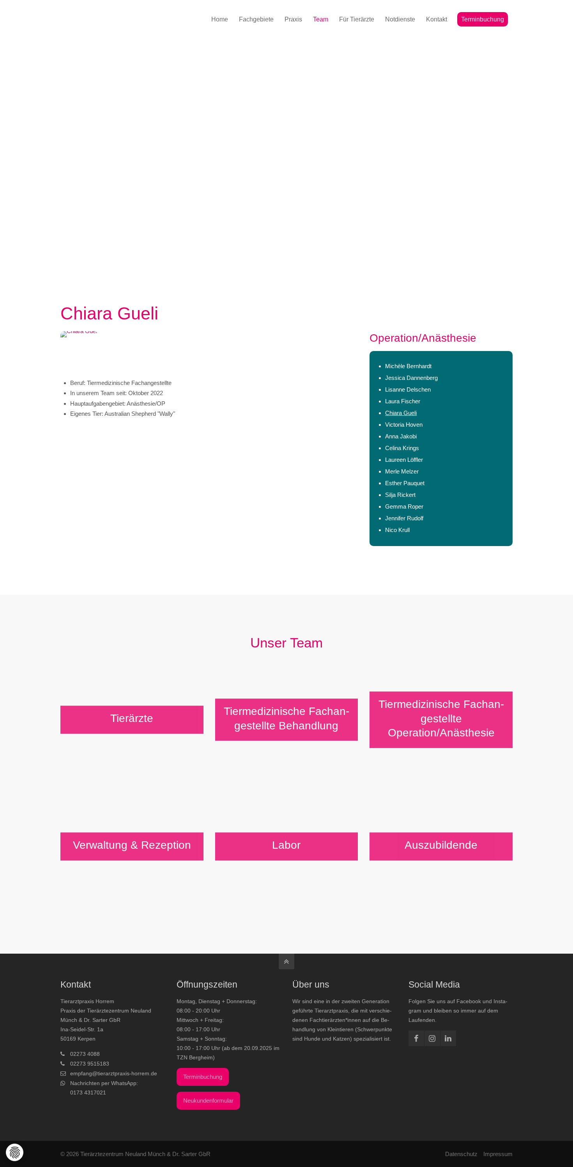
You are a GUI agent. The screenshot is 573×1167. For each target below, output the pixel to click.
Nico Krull (397, 530)
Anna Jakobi (401, 436)
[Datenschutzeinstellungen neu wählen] (15, 1153)
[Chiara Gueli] (209, 350)
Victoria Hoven (404, 424)
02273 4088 (85, 1054)
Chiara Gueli (401, 413)
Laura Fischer (402, 401)
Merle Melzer (402, 471)
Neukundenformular (208, 1100)
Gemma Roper (404, 506)
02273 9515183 (89, 1064)
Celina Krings (402, 448)
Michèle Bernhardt (408, 366)
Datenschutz (461, 1154)
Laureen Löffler (404, 459)
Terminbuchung (202, 1076)
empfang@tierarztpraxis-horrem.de (113, 1073)
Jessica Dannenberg (411, 377)
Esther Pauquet (404, 483)
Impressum (498, 1154)
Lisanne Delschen (408, 389)
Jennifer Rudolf (404, 518)
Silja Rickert (400, 494)
